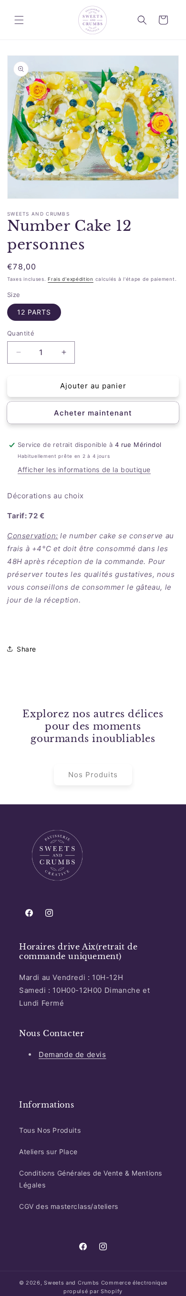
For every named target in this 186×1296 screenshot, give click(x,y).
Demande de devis (72, 1054)
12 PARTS (34, 312)
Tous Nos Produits (50, 1130)
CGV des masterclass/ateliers (68, 1206)
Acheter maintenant (93, 412)
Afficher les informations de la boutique (84, 469)
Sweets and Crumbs (71, 1282)
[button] (19, 20)
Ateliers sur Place (48, 1152)
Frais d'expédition (70, 279)
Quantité (20, 333)
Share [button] (26, 649)
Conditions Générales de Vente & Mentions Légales (90, 1179)
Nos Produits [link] (93, 774)
